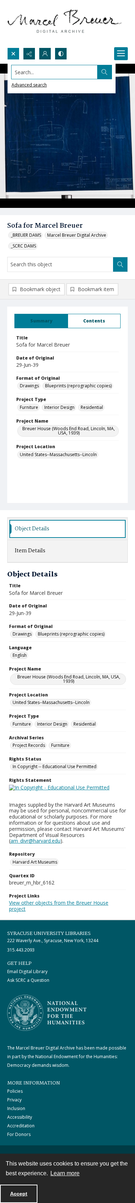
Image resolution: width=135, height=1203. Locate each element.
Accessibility (19, 1117)
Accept (18, 1194)
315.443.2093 (21, 950)
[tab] (41, 321)
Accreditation (21, 1126)
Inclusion (16, 1108)
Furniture (29, 407)
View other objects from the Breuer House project (58, 905)
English (20, 655)
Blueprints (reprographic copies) (78, 386)
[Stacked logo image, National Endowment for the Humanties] (46, 1013)
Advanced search (29, 85)
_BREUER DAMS (26, 235)
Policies (15, 1091)
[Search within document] (120, 264)
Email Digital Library (27, 971)
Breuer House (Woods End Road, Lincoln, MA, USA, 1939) (68, 430)
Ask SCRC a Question (28, 980)
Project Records (29, 745)
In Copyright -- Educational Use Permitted (54, 766)
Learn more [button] (65, 1173)
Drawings (29, 386)
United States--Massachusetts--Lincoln (58, 454)
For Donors (19, 1134)
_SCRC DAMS (23, 246)
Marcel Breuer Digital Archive (76, 235)
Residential (92, 407)
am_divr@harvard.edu (35, 840)
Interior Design (59, 407)
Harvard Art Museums (35, 862)
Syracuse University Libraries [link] (49, 933)
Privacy (14, 1100)
